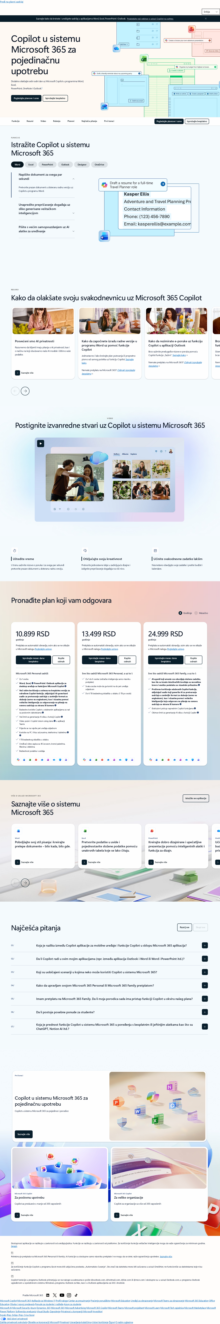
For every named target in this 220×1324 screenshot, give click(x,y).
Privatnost (64, 1322)
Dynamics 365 (43, 1307)
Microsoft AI (6, 1307)
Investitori (98, 1311)
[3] (12, 1275)
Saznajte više (166, 1256)
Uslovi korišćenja (100, 1322)
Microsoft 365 (24, 1300)
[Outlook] (42, 759)
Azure (33, 1307)
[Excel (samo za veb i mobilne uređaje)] (30, 759)
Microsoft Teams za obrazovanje (168, 1300)
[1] (12, 1252)
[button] (40, 443)
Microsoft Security (21, 1307)
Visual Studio (43, 1311)
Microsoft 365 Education (196, 1300)
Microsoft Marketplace (195, 1307)
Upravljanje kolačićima (80, 1322)
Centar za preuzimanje (79, 1300)
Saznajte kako (179, 355)
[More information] (33, 683)
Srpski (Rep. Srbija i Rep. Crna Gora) (17, 1315)
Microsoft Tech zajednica (172, 1307)
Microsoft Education (120, 1300)
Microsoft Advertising (75, 1307)
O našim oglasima (124, 1322)
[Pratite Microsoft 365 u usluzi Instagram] (69, 1295)
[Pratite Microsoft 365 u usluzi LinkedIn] (47, 1295)
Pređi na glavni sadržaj (11, 1)
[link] (15, 122)
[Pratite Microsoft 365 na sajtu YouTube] (62, 1295)
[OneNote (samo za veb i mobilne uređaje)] (48, 759)
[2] (12, 1262)
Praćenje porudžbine (100, 1300)
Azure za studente (72, 1304)
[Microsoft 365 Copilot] (18, 759)
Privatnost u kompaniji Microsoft (76, 1311)
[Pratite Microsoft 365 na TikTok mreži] (76, 1295)
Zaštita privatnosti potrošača (13, 1322)
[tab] (17, 165)
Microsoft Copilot (8, 1300)
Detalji (14, 1246)
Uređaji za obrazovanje (142, 1300)
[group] (43, 343)
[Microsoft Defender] (60, 759)
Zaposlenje (55, 1311)
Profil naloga (62, 1300)
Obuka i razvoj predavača (22, 1304)
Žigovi (112, 1322)
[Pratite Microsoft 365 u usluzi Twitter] (54, 1295)
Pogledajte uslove (43, 648)
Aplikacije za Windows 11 (43, 1300)
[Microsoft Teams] (66, 759)
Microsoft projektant (134, 1307)
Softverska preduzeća (26, 1311)
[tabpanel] (109, 219)
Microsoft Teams (116, 1307)
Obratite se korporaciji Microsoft (43, 1322)
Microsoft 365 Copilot (96, 1307)
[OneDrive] (54, 759)
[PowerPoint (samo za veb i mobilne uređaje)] (36, 759)
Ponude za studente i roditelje (49, 1304)
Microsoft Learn (152, 1307)
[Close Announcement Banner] (205, 18)
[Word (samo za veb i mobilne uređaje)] (24, 759)
